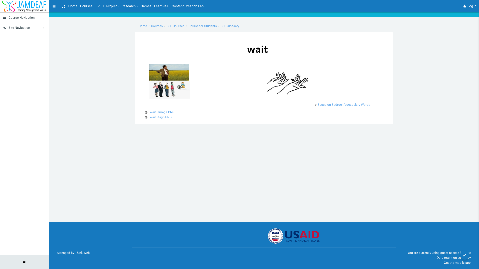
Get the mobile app (457, 263)
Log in (471, 6)
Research (129, 6)
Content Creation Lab (188, 6)
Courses (86, 6)
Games (146, 6)
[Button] (464, 255)
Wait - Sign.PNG (161, 117)
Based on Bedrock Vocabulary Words (344, 104)
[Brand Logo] (24, 6)
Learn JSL (161, 6)
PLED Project (107, 6)
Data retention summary (454, 257)
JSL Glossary (230, 26)
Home (72, 6)
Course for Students (202, 26)
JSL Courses (175, 26)
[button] (63, 6)
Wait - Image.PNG (162, 112)
